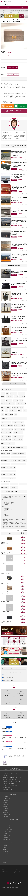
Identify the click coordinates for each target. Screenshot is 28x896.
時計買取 (4, 849)
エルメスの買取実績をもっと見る (13, 383)
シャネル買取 (5, 800)
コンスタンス (22, 396)
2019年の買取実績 (13, 487)
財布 (8, 55)
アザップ (19, 410)
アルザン (21, 400)
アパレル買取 (5, 853)
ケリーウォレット (13, 410)
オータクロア (15, 400)
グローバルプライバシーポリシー (20, 872)
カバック (21, 407)
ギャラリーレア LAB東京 (17, 439)
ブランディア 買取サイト (7, 787)
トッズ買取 (5, 810)
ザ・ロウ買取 (5, 816)
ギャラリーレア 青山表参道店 (18, 422)
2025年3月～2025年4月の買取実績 (8, 467)
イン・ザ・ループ (21, 393)
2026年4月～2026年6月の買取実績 (18, 453)
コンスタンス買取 (17, 10)
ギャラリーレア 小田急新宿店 (7, 425)
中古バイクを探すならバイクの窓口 (9, 779)
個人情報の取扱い (18, 869)
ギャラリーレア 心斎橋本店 (19, 429)
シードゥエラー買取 (6, 827)
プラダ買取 (5, 806)
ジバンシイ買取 (6, 812)
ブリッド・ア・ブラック (6, 407)
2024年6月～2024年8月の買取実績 (8, 474)
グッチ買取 (5, 802)
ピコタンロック (13, 393)
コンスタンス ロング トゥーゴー (13, 74)
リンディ (3, 400)
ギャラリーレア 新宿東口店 (19, 425)
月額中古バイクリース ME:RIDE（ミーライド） (12, 777)
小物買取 (4, 855)
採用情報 (3, 869)
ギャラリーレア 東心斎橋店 (6, 432)
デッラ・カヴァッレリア (21, 403)
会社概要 (16, 867)
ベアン (2, 410)
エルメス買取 (12, 10)
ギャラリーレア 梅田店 (17, 432)
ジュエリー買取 (6, 851)
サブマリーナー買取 (6, 825)
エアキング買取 (6, 823)
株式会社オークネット (7, 771)
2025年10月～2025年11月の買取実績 (8, 460)
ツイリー (24, 410)
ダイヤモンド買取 (6, 860)
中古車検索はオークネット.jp (8, 775)
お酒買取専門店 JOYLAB (7, 789)
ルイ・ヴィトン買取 (6, 798)
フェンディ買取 (6, 808)
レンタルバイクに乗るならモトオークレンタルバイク (13, 781)
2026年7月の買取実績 (5, 453)
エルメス (8, 58)
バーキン (3, 393)
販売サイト (21, 4)
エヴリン (3, 396)
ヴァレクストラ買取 (6, 814)
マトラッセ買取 (6, 837)
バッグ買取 (5, 845)
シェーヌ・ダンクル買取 (7, 829)
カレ (2, 414)
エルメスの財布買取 (16, 12)
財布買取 (11, 12)
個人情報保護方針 (5, 871)
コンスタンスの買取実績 (24, 10)
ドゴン (6, 410)
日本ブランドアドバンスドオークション (10, 785)
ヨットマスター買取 (6, 839)
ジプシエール (8, 400)
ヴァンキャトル (4, 403)
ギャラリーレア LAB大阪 (6, 439)
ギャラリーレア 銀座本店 (6, 422)
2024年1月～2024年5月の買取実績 (8, 478)
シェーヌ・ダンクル (9, 414)
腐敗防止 (3, 876)
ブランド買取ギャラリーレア (5, 10)
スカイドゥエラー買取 (7, 831)
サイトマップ (4, 867)
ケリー (7, 393)
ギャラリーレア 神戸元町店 (18, 436)
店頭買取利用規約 (18, 876)
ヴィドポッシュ (12, 403)
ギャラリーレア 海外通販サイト (9, 783)
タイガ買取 (5, 833)
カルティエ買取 (6, 804)
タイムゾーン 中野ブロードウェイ (7, 443)
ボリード (16, 396)
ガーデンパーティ (9, 396)
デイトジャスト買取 (6, 835)
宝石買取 (4, 862)
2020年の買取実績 (5, 487)
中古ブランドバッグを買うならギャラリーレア (12, 773)
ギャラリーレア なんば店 (6, 436)
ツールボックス (15, 407)
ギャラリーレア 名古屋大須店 (12, 67)
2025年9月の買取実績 (22, 460)
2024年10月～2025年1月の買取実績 (8, 471)
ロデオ (15, 414)
